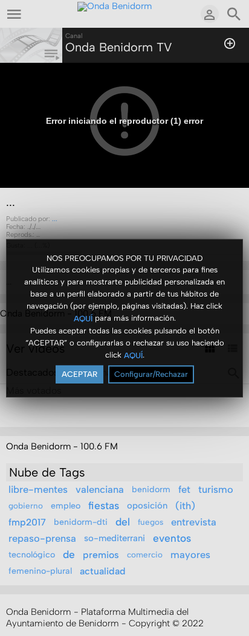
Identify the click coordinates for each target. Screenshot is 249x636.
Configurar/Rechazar (151, 374)
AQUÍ (83, 318)
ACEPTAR (79, 374)
